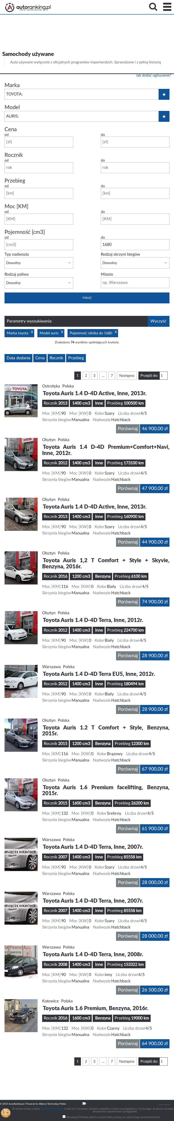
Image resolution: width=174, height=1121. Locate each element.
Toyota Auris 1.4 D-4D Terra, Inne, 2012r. (93, 620)
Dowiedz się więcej (52, 1108)
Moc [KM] (16, 206)
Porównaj (128, 428)
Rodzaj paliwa (17, 274)
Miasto (107, 274)
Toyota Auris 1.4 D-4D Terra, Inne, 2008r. (93, 954)
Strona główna (28, 7)
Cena (11, 129)
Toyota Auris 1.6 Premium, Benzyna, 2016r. (95, 1008)
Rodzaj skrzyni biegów (120, 254)
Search (153, 7)
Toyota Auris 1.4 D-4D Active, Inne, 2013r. (95, 393)
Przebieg (15, 181)
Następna (126, 375)
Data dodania (18, 358)
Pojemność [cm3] (25, 232)
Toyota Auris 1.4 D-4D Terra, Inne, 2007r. (93, 847)
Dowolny (13, 263)
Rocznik (14, 155)
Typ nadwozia (17, 254)
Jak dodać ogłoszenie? (153, 75)
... (103, 375)
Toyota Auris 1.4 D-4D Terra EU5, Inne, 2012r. (99, 674)
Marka (12, 85)
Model (12, 107)
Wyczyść (158, 321)
